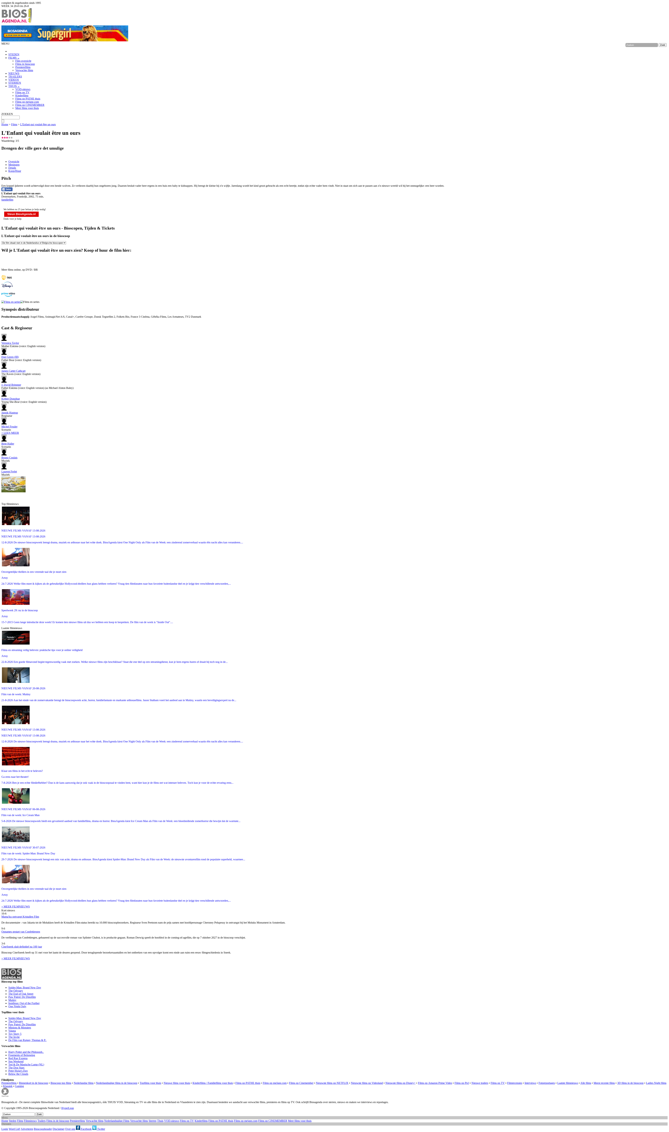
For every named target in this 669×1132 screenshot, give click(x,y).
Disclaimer (58, 1128)
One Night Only (17, 1006)
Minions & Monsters (19, 1027)
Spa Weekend (16, 1061)
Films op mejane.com (27, 101)
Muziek (9, 459)
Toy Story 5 (14, 1033)
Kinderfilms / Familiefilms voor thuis (213, 1082)
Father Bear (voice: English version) (21, 358)
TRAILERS (15, 76)
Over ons (70, 1128)
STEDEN (13, 54)
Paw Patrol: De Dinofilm (22, 996)
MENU (5, 43)
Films (14, 124)
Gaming (19, 1086)
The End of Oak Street (20, 993)
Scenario (9, 428)
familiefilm (7, 199)
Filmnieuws (30, 1120)
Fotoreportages (547, 1082)
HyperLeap (67, 1108)
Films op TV (22, 92)
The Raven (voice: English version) (20, 372)
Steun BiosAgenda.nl (21, 214)
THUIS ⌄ (14, 86)
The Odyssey (15, 990)
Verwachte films (24, 70)
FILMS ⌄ (14, 57)
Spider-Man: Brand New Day (24, 987)
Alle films (585, 1082)
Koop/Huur (14, 170)
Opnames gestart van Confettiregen (20, 931)
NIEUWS (13, 73)
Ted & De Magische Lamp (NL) (26, 1064)
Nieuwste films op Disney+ (400, 1082)
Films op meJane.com (275, 1082)
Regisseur (9, 414)
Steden (12, 1120)
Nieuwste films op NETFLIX (332, 1082)
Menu (4, 1117)
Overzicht (13, 161)
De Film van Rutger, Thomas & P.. (27, 1040)
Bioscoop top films (61, 1082)
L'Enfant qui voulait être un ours (38, 124)
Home (4, 124)
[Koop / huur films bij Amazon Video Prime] (8, 295)
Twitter (101, 1128)
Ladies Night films (656, 1082)
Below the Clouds (18, 1073)
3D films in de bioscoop (630, 1082)
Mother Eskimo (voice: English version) (23, 345)
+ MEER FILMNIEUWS (15, 906)
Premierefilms (22, 67)
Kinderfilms (21, 95)
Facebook (86, 1128)
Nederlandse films (84, 1082)
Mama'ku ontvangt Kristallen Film (20, 916)
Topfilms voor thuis (150, 1082)
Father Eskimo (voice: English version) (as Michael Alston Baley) (37, 386)
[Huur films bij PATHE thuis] (6, 280)
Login (4, 1128)
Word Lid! (14, 1128)
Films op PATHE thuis (27, 98)
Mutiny (12, 1000)
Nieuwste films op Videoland (367, 1082)
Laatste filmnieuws (567, 1082)
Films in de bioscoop (57, 1120)
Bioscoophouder (43, 1128)
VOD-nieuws (22, 89)
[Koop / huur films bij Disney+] (7, 287)
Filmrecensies (514, 1082)
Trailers (41, 1120)
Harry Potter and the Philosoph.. (26, 1051)
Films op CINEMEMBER (29, 104)
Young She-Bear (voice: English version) (24, 400)
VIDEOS (13, 79)
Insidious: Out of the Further (24, 1003)
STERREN (14, 82)
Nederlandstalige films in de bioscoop (116, 1082)
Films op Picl (462, 1082)
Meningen (14, 164)
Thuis (160, 1120)
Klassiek (8, 1086)
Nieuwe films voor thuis (177, 1082)
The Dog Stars (16, 1067)
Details (12, 167)
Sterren (152, 1120)
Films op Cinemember (301, 1082)
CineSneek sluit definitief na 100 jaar (21, 946)
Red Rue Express (18, 1058)
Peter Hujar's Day (18, 1070)
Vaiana (12, 1030)
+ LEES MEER (10, 432)
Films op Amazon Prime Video (435, 1082)
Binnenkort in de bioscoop (33, 1082)
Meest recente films (604, 1082)
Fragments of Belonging (21, 1055)
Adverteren (27, 1128)
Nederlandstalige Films (116, 1120)
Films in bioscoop (25, 64)
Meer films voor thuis (27, 108)
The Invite (14, 1037)
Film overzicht (23, 60)
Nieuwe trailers (479, 1082)
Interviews (530, 1082)
